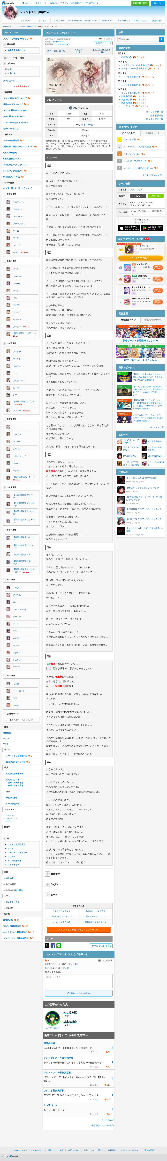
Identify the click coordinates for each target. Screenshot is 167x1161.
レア (15, 395)
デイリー (10, 815)
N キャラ (11, 675)
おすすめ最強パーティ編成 (15, 110)
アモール (17, 283)
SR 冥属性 (11, 530)
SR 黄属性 (11, 419)
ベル (15, 298)
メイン (9, 821)
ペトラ (16, 624)
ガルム (16, 705)
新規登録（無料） (141, 3)
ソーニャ (17, 231)
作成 (39, 3)
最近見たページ (128, 319)
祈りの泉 (10, 878)
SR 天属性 (11, 487)
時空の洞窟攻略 (10, 152)
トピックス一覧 (156, 427)
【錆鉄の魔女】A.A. (21, 554)
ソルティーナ (19, 202)
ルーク (16, 388)
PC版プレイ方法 (140, 21)
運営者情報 (149, 1150)
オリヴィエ (18, 449)
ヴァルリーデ (58, 21)
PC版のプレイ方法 (11, 177)
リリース (11, 856)
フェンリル (18, 216)
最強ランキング (91, 21)
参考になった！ (103, 43)
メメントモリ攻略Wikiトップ (16, 39)
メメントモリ (136, 190)
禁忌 (21, 782)
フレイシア (18, 276)
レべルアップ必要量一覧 (16, 756)
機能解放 (7, 733)
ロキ (15, 602)
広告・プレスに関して (94, 1150)
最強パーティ (107, 21)
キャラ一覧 (8, 188)
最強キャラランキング (61, 916)
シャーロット (19, 691)
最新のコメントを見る (80, 993)
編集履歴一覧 (156, 115)
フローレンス (19, 224)
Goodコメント (153, 133)
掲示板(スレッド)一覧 (101, 1125)
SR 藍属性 (11, 194)
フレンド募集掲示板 (12, 926)
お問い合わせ (74, 1150)
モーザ (16, 238)
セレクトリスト (13, 902)
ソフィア (42, 21)
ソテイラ (17, 667)
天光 (16, 782)
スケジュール (9, 81)
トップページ (26, 21)
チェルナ (17, 660)
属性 (21, 890)
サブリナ (17, 269)
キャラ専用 (18, 785)
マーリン (17, 359)
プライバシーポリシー (130, 1150)
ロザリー (17, 638)
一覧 (79, 52)
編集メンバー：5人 (59, 2)
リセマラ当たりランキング (15, 98)
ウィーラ (17, 245)
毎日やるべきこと (11, 128)
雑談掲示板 (156, 21)
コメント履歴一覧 (154, 112)
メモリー (79, 50)
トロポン (17, 434)
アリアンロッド (20, 609)
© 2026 (5, 1157)
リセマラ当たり (124, 21)
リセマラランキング (61, 911)
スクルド (17, 653)
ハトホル (17, 442)
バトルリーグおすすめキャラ (16, 122)
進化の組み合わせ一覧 (15, 762)
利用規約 (112, 1150)
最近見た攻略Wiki (152, 319)
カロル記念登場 (14, 860)
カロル (16, 463)
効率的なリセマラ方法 (95, 911)
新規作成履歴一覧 (154, 119)
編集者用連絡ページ (16, 50)
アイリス (17, 595)
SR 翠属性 (11, 343)
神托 (10, 785)
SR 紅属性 (11, 261)
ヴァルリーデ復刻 (75, 21)
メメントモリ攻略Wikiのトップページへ (78, 929)
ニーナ (16, 373)
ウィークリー (12, 818)
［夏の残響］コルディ (23, 333)
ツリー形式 (73, 964)
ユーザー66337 (58, 42)
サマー (11, 848)
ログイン (158, 3)
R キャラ (11, 579)
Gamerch (8, 3)
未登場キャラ (13, 714)
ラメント (27, 188)
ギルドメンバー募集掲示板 (15, 932)
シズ (15, 698)
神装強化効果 (12, 797)
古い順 (66, 968)
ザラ (15, 631)
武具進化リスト (13, 779)
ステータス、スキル (56, 51)
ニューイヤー (13, 865)
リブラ (16, 645)
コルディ (17, 366)
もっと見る (106, 1120)
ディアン (17, 305)
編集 (27, 3)
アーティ (17, 327)
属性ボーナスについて (95, 916)
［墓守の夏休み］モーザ (24, 477)
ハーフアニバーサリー (17, 852)
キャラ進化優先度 (11, 140)
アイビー (17, 351)
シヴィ (16, 252)
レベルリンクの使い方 (13, 171)
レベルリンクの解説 (61, 922)
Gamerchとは (37, 1150)
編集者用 (11, 44)
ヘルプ (6, 738)
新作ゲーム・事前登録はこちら (139, 340)
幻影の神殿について (12, 158)
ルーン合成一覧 (13, 804)
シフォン (17, 319)
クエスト (24, 165)
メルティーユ (19, 381)
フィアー (17, 411)
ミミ (15, 427)
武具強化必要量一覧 (14, 773)
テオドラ (17, 617)
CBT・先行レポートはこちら (139, 360)
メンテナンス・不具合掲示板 (16, 938)
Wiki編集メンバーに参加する (84, 2)
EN (89, 124)
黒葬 (10, 782)
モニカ (16, 684)
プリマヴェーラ (20, 456)
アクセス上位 (128, 133)
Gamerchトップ (20, 1150)
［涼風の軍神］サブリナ (24, 401)
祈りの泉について (11, 165)
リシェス (17, 471)
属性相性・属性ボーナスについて (18, 146)
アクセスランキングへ (153, 175)
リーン (16, 291)
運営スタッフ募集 (56, 1150)
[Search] (161, 39)
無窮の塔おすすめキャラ (95, 922)
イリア (16, 588)
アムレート (18, 209)
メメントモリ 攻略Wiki (34, 12)
